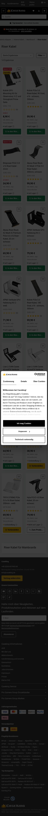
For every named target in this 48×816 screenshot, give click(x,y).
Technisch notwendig (24, 439)
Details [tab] (24, 381)
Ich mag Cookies (24, 423)
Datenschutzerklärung (20, 411)
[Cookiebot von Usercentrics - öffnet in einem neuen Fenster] (34, 374)
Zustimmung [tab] (8, 381)
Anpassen (22, 431)
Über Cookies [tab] (39, 381)
